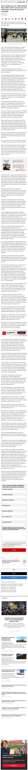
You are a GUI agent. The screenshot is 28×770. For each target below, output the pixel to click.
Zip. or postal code (6, 516)
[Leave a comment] (22, 19)
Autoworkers (4, 584)
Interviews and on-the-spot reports (8, 590)
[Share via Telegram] (12, 19)
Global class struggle (13, 584)
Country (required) (6, 522)
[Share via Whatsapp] (9, 19)
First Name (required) (7, 489)
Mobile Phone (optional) (8, 500)
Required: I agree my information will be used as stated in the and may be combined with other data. (14, 544)
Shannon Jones (3, 13)
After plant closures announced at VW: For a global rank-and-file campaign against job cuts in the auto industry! (11, 561)
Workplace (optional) (7, 511)
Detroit (20, 584)
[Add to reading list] (25, 19)
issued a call (19, 193)
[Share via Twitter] (6, 19)
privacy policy (12, 544)
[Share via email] (15, 19)
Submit (14, 550)
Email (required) (6, 505)
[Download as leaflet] (18, 19)
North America (12, 587)
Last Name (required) (7, 494)
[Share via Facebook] (2, 19)
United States (4, 587)
